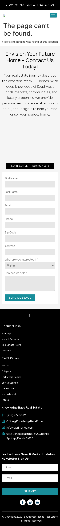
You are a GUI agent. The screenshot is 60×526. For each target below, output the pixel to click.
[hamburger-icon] (53, 15)
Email (8, 205)
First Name (11, 178)
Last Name (11, 192)
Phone (9, 219)
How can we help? (16, 273)
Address (10, 246)
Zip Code (10, 232)
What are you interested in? (22, 259)
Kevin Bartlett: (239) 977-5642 (30, 166)
